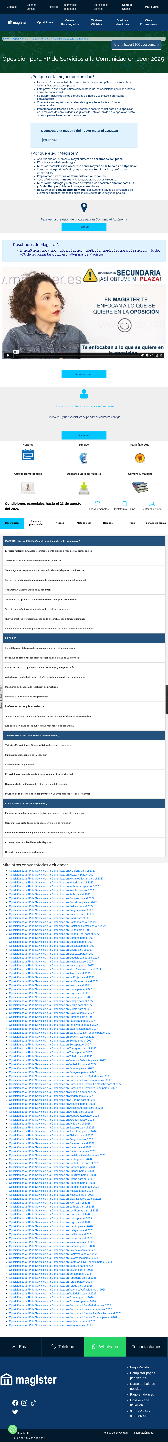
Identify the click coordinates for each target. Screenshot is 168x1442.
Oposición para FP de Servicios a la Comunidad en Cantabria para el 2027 (52, 922)
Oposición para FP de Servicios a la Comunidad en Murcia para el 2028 (51, 1238)
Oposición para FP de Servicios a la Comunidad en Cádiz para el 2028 (50, 1147)
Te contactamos (146, 1346)
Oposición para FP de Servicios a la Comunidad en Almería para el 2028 (51, 1111)
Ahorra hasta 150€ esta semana (136, 44)
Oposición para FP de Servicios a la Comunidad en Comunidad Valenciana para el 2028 (60, 1309)
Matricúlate (152, 6)
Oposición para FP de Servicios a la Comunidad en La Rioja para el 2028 (51, 1206)
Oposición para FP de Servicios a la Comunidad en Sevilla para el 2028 (51, 1269)
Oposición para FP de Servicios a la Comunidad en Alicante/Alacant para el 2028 (56, 1107)
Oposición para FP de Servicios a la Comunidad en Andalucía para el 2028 (52, 1321)
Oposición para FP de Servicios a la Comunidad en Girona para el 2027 (51, 949)
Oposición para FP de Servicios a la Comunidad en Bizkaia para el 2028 (51, 1135)
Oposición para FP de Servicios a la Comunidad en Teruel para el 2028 (50, 1281)
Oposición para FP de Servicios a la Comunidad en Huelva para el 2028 (51, 1190)
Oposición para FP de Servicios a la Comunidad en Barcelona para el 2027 (53, 902)
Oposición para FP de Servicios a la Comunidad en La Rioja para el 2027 (51, 977)
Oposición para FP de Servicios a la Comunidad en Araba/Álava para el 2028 (54, 1115)
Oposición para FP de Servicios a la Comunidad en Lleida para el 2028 (50, 1218)
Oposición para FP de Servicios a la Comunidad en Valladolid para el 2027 (52, 1064)
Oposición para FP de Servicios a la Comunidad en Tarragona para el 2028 (52, 1277)
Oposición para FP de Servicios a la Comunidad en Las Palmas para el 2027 (53, 981)
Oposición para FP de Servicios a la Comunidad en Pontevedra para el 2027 (53, 1024)
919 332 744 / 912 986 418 (29, 1438)
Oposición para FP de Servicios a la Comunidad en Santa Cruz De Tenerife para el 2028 (60, 1262)
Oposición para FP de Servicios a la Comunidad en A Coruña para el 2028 (52, 1100)
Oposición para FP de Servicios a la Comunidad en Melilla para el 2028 (50, 1234)
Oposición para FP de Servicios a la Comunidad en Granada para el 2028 (52, 1182)
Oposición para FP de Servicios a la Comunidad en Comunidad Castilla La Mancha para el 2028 (65, 1313)
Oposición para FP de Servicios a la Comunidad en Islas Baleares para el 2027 (55, 969)
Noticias (53, 6)
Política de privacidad (115, 1432)
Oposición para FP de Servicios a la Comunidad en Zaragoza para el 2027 (52, 1072)
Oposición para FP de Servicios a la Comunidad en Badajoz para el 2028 (51, 1127)
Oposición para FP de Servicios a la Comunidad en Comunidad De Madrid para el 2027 (60, 1076)
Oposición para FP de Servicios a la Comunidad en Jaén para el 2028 (49, 1202)
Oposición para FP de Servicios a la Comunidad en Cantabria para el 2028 (52, 1151)
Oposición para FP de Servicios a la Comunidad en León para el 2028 (50, 1214)
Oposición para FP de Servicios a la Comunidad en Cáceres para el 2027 (51, 914)
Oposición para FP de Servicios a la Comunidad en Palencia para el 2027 (52, 1020)
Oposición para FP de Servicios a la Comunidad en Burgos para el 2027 (51, 910)
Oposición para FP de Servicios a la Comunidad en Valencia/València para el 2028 (57, 1289)
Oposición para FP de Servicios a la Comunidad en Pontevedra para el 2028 (53, 1254)
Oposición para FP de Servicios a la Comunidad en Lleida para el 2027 (50, 989)
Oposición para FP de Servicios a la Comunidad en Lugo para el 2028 (50, 1222)
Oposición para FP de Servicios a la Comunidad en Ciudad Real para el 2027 (54, 934)
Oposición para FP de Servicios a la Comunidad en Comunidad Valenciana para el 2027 (60, 1080)
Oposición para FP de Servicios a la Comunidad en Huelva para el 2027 (51, 961)
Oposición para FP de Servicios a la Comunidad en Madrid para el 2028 (51, 1226)
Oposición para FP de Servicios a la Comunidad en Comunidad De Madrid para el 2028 (60, 1305)
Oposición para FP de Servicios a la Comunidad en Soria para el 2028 (50, 1273)
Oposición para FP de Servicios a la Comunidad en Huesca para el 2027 (51, 965)
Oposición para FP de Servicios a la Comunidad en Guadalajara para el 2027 (54, 957)
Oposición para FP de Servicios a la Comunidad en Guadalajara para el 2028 (54, 1186)
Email (24, 1346)
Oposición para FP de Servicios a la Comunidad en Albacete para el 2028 (52, 1103)
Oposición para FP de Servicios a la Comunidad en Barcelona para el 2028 (53, 1131)
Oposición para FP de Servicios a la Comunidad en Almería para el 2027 (51, 882)
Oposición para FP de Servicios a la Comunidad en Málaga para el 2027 (51, 1001)
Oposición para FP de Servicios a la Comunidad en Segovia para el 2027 (51, 1036)
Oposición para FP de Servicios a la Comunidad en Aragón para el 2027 (51, 1096)
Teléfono (66, 1346)
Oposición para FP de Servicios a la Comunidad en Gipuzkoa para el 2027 (52, 945)
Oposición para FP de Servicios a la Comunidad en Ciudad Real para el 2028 (54, 1163)
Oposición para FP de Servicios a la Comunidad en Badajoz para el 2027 (51, 898)
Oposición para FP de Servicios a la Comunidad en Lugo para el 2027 (50, 993)
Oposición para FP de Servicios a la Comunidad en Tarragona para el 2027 (52, 1048)
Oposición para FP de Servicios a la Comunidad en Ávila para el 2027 (50, 894)
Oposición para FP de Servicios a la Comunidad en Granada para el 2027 (52, 953)
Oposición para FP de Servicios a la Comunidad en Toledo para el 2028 (51, 1285)
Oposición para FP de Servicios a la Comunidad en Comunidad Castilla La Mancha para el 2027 (65, 1084)
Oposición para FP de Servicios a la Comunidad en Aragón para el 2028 (51, 1325)
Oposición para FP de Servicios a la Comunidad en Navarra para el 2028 (51, 1242)
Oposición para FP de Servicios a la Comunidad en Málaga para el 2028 (51, 1230)
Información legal (144, 1432)
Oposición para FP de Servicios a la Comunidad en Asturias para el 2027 (51, 890)
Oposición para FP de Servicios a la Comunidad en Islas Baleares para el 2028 (55, 1198)
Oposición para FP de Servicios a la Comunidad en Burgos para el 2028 (51, 1139)
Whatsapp (108, 1346)
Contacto (12, 6)
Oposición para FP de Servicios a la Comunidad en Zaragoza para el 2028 (52, 1301)
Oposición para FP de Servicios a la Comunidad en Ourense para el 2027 (52, 1017)
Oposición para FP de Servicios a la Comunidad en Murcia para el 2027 (51, 1009)
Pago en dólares (142, 1394)
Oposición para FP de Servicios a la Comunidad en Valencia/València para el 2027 (57, 1060)
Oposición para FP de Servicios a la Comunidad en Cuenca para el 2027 (51, 941)
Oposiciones (45, 22)
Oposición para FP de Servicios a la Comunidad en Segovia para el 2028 (51, 1265)
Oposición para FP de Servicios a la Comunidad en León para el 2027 (50, 985)
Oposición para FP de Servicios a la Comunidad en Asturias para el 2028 (51, 1119)
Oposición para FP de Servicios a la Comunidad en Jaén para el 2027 (49, 973)
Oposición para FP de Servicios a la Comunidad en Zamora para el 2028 (51, 1297)
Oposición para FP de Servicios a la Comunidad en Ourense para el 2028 (52, 1246)
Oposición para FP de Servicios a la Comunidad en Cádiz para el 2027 (50, 918)
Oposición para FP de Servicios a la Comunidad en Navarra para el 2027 (51, 1013)
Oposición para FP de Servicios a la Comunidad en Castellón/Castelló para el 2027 (57, 926)
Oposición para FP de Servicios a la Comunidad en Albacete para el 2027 (52, 874)
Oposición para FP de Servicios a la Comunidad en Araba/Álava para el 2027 (54, 886)
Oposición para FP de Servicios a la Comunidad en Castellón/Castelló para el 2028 (57, 1155)
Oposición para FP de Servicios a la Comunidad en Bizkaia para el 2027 (51, 906)
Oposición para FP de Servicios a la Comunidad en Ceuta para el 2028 (50, 1159)
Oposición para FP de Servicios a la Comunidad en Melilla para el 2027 (50, 1005)
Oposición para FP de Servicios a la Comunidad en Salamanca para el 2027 (53, 1028)
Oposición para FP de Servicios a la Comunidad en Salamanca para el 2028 (53, 1258)
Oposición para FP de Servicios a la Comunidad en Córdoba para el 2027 (52, 937)
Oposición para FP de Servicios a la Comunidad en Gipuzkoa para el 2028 (52, 1175)
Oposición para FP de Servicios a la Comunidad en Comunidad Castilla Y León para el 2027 (63, 1088)
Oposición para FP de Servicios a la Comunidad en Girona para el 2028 (51, 1179)
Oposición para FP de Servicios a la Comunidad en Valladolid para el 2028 (52, 1293)
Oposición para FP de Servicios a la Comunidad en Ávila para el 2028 (50, 1123)
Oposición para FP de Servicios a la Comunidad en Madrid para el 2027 (51, 997)
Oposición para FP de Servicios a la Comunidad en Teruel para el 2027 (50, 1052)
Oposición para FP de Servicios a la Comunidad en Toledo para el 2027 (51, 1056)
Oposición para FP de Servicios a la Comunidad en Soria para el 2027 (50, 1044)
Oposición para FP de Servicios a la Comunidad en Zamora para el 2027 (51, 1068)
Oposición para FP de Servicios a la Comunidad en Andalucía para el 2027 (52, 1092)
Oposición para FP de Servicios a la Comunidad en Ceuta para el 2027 (50, 930)
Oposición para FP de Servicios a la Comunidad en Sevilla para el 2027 (51, 1040)
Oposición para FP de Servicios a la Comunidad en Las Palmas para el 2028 (53, 1210)
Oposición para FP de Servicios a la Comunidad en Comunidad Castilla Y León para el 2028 (63, 1317)
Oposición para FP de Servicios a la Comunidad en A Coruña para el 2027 (52, 870)
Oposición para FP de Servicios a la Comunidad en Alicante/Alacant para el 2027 (56, 878)
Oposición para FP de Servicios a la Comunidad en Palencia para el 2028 (52, 1250)
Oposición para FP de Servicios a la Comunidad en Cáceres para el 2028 (51, 1143)
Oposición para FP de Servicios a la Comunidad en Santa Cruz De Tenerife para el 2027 (60, 1032)
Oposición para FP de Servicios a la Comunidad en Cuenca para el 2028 (51, 1171)
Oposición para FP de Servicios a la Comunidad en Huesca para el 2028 (51, 1194)
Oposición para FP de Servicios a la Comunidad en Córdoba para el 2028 (52, 1167)
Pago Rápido (139, 1367)
